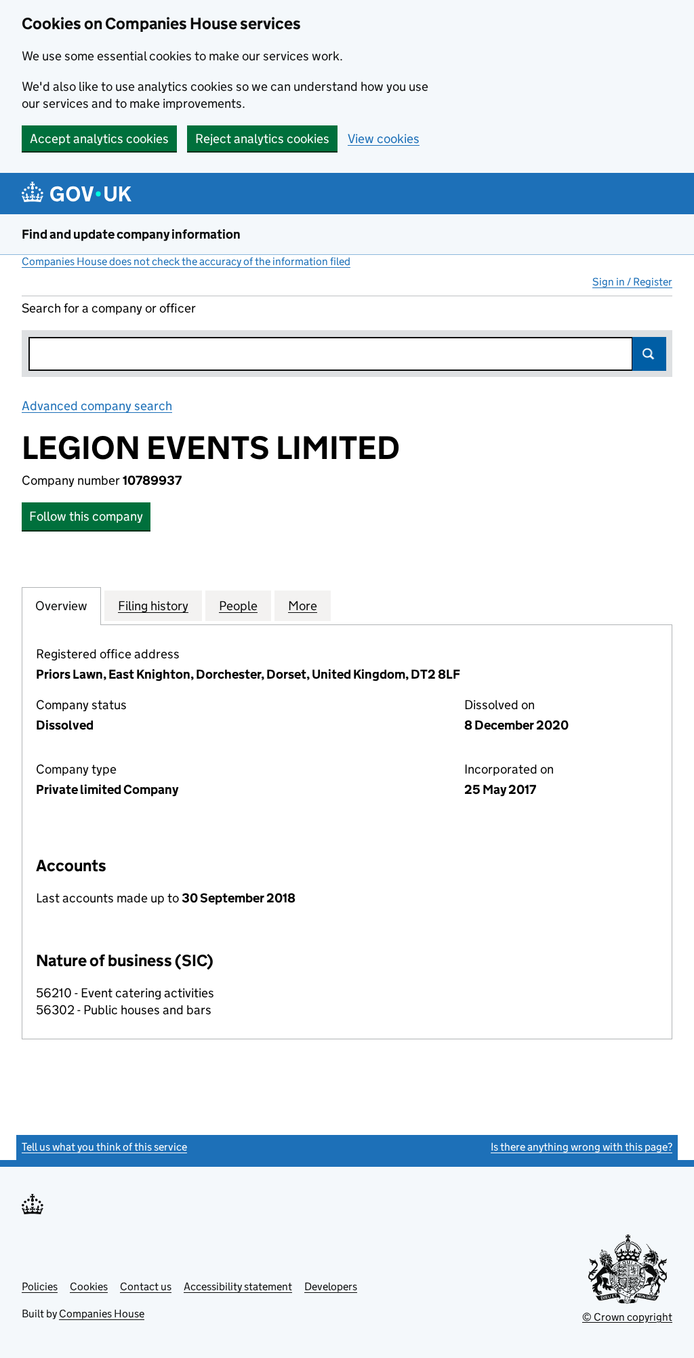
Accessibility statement (238, 1286)
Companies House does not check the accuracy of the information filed (186, 261)
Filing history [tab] (153, 606)
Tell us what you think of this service (104, 1146)
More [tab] (302, 606)
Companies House (101, 1313)
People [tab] (238, 606)
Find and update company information (131, 234)
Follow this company (86, 516)
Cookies (89, 1286)
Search (649, 354)
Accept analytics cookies (99, 138)
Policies (40, 1286)
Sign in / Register (632, 281)
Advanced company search (97, 406)
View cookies (384, 138)
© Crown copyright (627, 1317)
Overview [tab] (61, 606)
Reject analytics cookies (262, 138)
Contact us (145, 1286)
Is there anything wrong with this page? (581, 1146)
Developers (330, 1286)
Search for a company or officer (109, 308)
